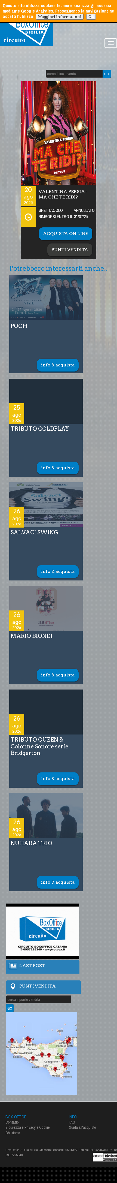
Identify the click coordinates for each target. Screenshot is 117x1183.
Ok (91, 16)
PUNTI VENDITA (69, 249)
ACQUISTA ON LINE (65, 233)
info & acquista (58, 365)
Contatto (12, 1122)
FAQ (72, 1122)
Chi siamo (12, 1132)
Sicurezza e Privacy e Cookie (27, 1127)
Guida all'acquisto (82, 1127)
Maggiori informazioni (59, 16)
